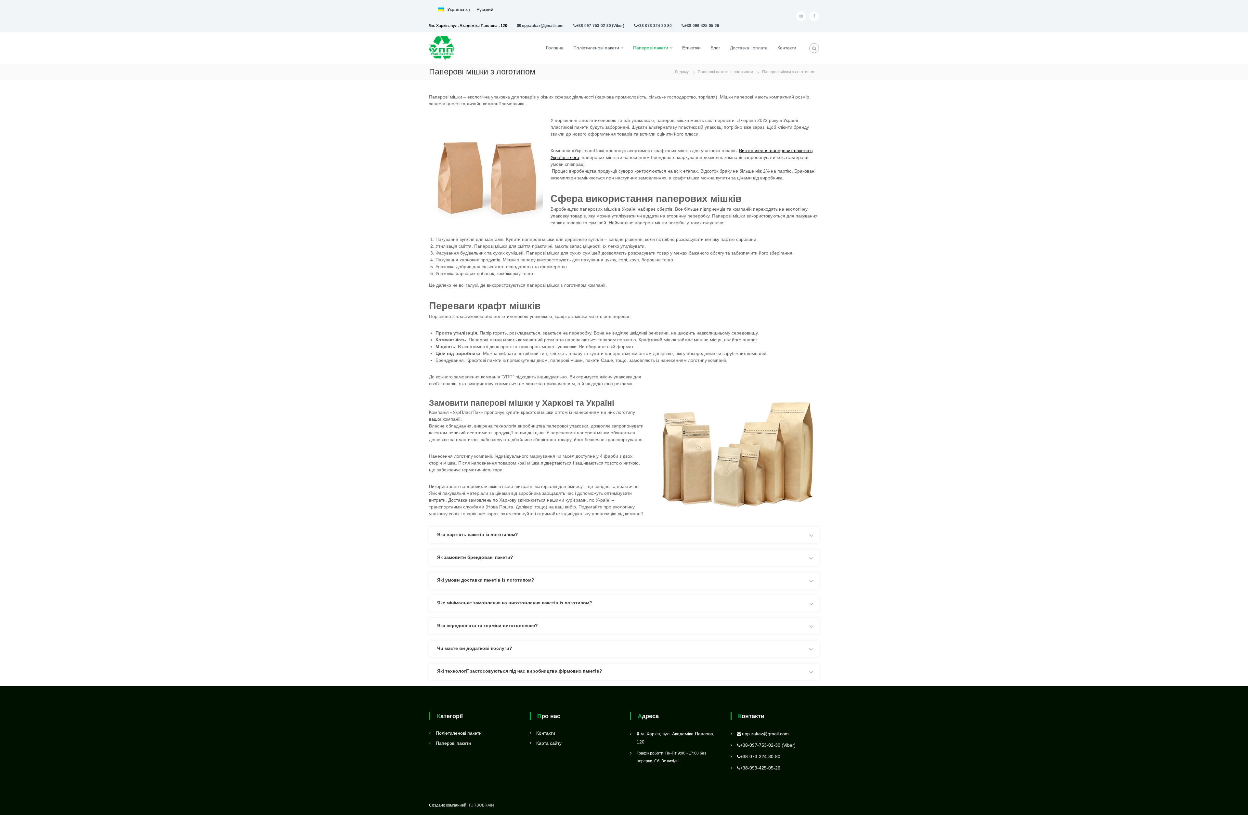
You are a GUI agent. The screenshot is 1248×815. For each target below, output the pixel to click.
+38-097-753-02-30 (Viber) (600, 25)
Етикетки (691, 47)
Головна (555, 47)
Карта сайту (549, 743)
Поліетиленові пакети (596, 47)
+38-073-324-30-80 (654, 25)
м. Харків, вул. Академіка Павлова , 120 (469, 25)
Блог (715, 47)
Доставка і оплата (749, 47)
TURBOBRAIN (481, 805)
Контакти (786, 47)
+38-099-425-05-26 (701, 25)
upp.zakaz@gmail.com (543, 25)
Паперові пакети (650, 47)
